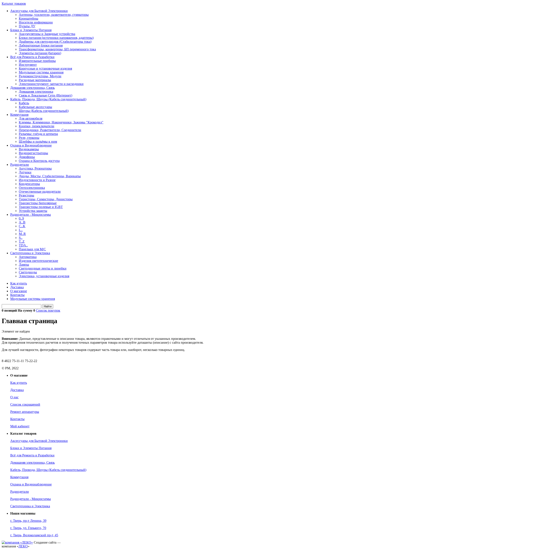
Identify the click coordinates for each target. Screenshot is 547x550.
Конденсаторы (29, 184)
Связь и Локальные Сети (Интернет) (45, 95)
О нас (14, 397)
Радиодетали (19, 164)
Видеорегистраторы (33, 153)
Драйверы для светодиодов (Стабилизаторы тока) (55, 41)
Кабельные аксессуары (35, 107)
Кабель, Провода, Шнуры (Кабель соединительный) (48, 99)
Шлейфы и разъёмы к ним (38, 141)
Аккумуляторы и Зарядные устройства (47, 34)
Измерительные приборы (37, 61)
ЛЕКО (23, 546)
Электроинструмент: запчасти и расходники (51, 84)
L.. (21, 230)
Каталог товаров (14, 3)
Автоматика (28, 257)
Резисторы (26, 195)
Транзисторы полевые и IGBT (41, 207)
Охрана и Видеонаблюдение (31, 145)
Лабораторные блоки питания (41, 45)
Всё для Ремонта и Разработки (32, 57)
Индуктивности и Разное (37, 180)
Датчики (25, 172)
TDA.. (23, 245)
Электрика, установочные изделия (44, 276)
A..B (22, 222)
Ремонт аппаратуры (24, 412)
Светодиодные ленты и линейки (42, 268)
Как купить (18, 283)
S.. (20, 237)
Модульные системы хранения (41, 72)
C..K (22, 226)
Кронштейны (28, 18)
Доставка (17, 287)
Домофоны (27, 157)
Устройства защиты (33, 211)
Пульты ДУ (27, 26)
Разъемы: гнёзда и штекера (38, 134)
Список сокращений (25, 404)
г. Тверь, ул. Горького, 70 (28, 528)
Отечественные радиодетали (40, 191)
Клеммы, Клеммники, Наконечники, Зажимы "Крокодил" (61, 122)
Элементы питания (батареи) (40, 53)
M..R (22, 234)
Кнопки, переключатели (36, 126)
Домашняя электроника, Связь (32, 87)
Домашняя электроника (36, 91)
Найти (47, 306)
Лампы (24, 264)
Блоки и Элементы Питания (30, 30)
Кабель (24, 103)
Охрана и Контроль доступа (39, 161)
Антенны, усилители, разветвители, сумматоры (54, 14)
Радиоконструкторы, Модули (40, 76)
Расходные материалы (35, 80)
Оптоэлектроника (32, 187)
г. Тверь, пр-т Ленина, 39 (28, 520)
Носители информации (36, 22)
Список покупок (48, 310)
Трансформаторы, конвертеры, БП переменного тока (57, 49)
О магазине (18, 291)
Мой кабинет (19, 426)
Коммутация (19, 114)
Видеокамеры (29, 149)
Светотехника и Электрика (30, 253)
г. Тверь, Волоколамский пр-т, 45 (34, 535)
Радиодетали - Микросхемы (30, 214)
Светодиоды (28, 272)
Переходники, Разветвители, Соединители (50, 130)
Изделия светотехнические (38, 261)
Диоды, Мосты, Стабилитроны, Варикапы (50, 176)
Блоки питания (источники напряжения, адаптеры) (56, 38)
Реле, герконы (29, 137)
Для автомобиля (30, 118)
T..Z (22, 241)
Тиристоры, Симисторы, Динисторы (46, 199)
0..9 (21, 218)
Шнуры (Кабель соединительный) (44, 111)
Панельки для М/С (32, 249)
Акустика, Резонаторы (35, 168)
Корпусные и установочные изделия (45, 68)
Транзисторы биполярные (38, 203)
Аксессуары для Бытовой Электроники (39, 11)
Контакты (17, 295)
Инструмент (28, 64)
